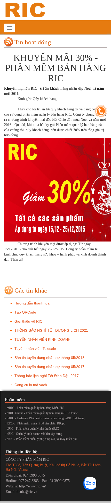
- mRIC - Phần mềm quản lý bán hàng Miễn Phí (34, 408)
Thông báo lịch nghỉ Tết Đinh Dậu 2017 (46, 376)
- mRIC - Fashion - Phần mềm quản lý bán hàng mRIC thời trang (44, 418)
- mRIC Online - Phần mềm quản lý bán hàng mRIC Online (41, 413)
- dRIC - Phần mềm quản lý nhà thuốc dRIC (32, 428)
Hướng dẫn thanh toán (33, 303)
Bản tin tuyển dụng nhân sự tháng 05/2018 (49, 358)
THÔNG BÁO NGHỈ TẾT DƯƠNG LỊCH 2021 (51, 330)
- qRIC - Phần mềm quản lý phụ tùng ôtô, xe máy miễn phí (41, 439)
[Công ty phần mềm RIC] (24, 10)
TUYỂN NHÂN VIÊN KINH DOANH (42, 339)
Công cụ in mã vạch (30, 385)
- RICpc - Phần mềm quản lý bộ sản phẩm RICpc (35, 423)
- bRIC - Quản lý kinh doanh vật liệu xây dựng (33, 434)
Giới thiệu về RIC (28, 321)
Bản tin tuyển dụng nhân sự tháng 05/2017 (49, 367)
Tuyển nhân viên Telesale (35, 348)
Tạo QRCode (25, 312)
